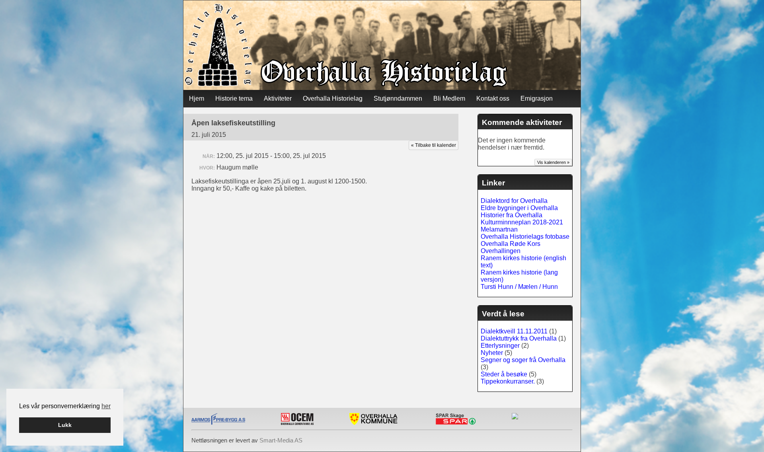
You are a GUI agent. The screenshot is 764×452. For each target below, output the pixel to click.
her (106, 406)
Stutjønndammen (398, 98)
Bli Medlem (449, 98)
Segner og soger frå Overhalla (523, 360)
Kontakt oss (492, 98)
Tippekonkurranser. (508, 381)
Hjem (196, 98)
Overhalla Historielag (333, 98)
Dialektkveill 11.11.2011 (514, 331)
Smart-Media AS (280, 440)
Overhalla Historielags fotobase (525, 236)
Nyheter (492, 352)
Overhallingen (500, 250)
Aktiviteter (278, 98)
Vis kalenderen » (553, 162)
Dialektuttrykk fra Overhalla (519, 338)
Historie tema (234, 98)
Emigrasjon (536, 98)
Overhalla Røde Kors (510, 243)
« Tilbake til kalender (433, 145)
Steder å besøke (504, 374)
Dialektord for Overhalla (514, 200)
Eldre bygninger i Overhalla (519, 208)
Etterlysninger (500, 345)
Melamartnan (499, 229)
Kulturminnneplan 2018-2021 (522, 222)
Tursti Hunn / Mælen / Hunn (519, 286)
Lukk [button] (65, 425)
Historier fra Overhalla (511, 215)
